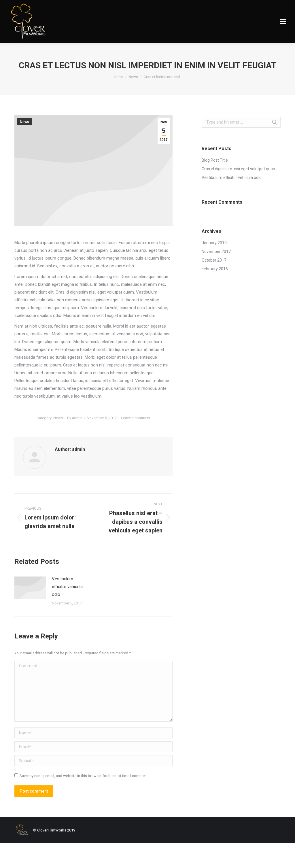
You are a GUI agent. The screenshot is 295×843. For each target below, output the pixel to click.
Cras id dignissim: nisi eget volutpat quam (239, 169)
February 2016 (215, 268)
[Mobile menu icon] (283, 21)
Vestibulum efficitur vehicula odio (67, 586)
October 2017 (214, 260)
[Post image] (30, 588)
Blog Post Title (215, 160)
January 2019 (214, 243)
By (74, 418)
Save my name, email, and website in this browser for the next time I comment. (84, 776)
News (24, 122)
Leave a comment (135, 418)
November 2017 (216, 251)
